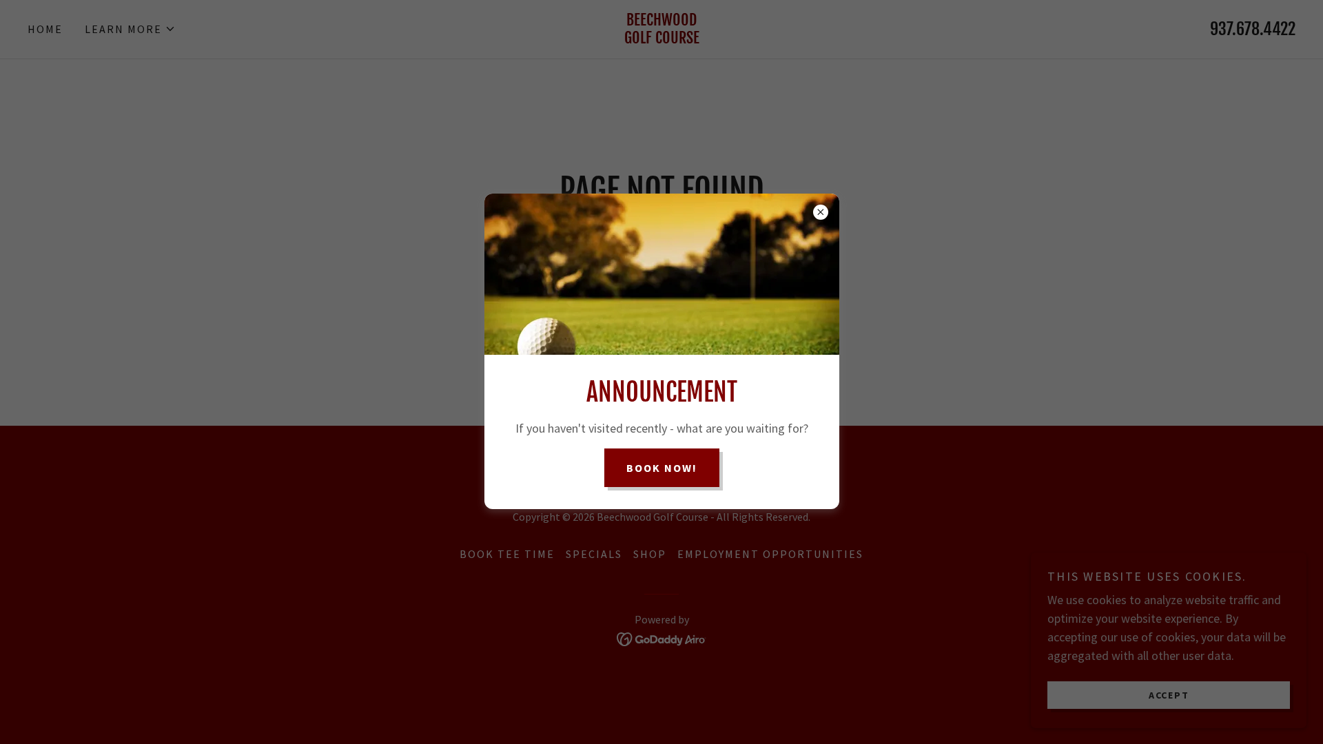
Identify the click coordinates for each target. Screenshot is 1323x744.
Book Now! (661, 468)
